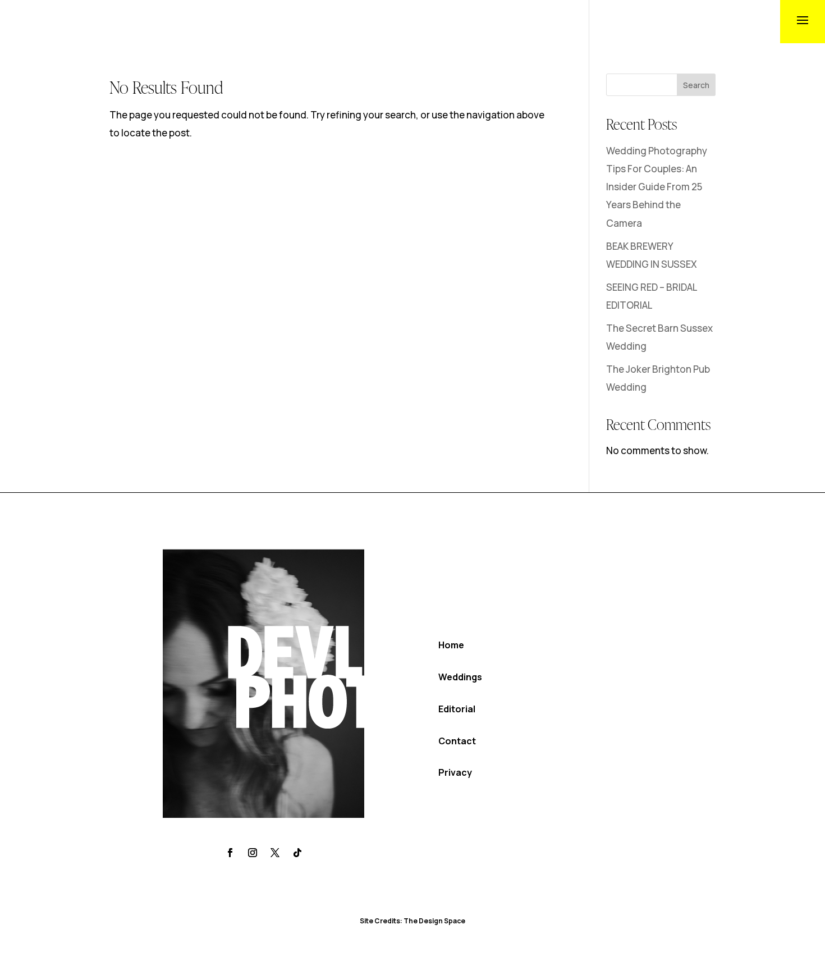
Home (451, 645)
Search (696, 85)
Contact (457, 741)
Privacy (455, 772)
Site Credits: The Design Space (412, 921)
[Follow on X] (275, 853)
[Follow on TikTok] (297, 853)
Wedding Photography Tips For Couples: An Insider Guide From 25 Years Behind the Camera (656, 187)
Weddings (460, 677)
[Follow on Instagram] (253, 853)
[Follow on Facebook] (230, 853)
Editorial (456, 709)
